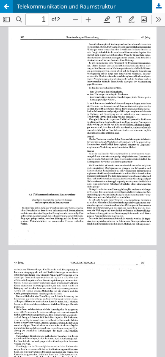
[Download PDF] (158, 6)
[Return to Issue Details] (6, 6)
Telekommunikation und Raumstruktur (66, 6)
